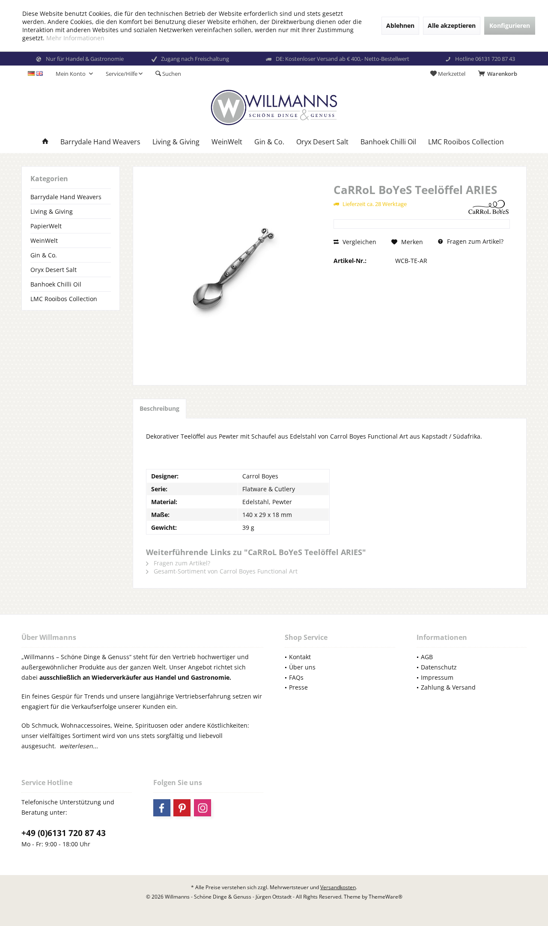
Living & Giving (51, 211)
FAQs (296, 677)
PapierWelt (46, 226)
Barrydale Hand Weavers (65, 197)
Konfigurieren (509, 25)
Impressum (437, 677)
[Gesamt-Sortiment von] (488, 206)
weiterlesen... (79, 746)
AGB (427, 657)
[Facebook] (161, 807)
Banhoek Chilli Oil (55, 284)
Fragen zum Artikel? (474, 241)
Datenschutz (439, 667)
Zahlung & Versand (448, 687)
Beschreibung (159, 408)
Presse (298, 687)
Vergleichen (358, 242)
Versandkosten (338, 887)
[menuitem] (499, 74)
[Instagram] (202, 807)
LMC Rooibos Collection (63, 299)
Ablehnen (400, 25)
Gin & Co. (43, 255)
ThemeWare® (385, 896)
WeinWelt (44, 240)
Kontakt (300, 657)
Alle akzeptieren (452, 25)
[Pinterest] (182, 807)
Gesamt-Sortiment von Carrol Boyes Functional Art (225, 571)
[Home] (45, 142)
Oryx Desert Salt (53, 270)
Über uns (302, 667)
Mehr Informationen (75, 38)
